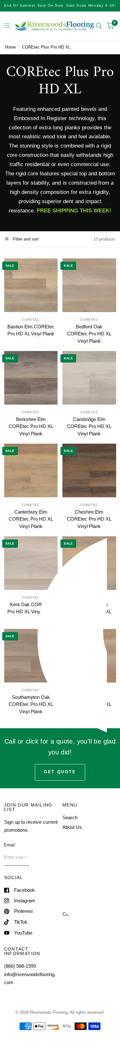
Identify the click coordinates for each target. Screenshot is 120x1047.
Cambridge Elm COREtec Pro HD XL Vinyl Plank (89, 426)
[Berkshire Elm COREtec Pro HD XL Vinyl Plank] (31, 378)
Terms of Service (80, 904)
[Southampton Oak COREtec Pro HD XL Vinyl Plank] (31, 656)
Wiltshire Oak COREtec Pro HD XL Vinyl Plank (89, 704)
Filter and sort (25, 239)
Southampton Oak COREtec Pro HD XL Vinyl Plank (31, 704)
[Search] (99, 25)
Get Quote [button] (60, 771)
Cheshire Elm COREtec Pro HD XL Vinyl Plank (89, 519)
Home (10, 47)
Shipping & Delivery (82, 894)
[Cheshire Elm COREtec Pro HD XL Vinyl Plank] (89, 470)
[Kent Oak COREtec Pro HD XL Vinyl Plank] (31, 563)
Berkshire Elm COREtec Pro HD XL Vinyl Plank (31, 426)
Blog (67, 837)
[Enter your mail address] (51, 857)
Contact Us (74, 856)
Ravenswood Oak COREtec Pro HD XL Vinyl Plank (89, 612)
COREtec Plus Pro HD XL (46, 47)
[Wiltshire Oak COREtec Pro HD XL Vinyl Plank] (89, 656)
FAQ (67, 846)
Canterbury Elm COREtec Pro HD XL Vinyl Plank (31, 519)
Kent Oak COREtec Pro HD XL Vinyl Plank (30, 608)
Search (69, 817)
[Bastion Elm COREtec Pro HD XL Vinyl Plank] (31, 285)
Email (9, 845)
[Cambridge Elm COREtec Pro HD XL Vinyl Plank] (89, 378)
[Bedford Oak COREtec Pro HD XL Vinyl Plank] (89, 285)
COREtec (31, 319)
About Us (72, 827)
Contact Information (82, 914)
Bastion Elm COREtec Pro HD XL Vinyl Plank (30, 330)
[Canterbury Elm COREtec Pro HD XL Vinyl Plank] (31, 470)
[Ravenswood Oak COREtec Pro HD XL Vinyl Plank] (89, 563)
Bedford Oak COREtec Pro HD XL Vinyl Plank (89, 334)
